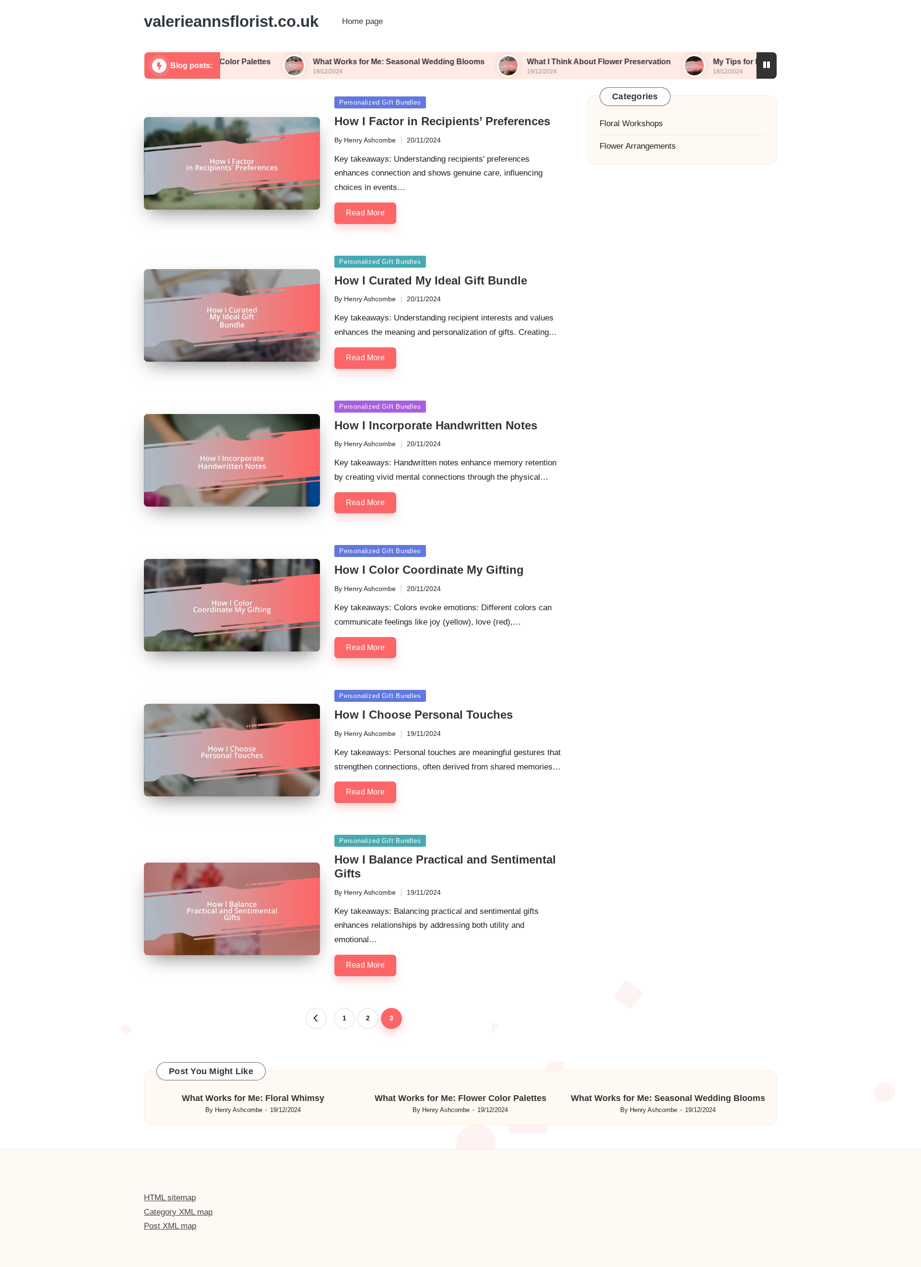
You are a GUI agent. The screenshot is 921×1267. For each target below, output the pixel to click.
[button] (316, 1018)
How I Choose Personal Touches (423, 714)
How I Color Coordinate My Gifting (429, 569)
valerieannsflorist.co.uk (231, 21)
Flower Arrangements (638, 146)
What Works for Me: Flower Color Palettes (460, 1098)
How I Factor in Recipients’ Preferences (442, 121)
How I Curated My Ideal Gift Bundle (430, 280)
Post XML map (170, 1226)
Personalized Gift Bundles (380, 102)
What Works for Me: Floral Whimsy (253, 1098)
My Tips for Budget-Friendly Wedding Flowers (745, 62)
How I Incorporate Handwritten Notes (435, 425)
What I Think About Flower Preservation (548, 62)
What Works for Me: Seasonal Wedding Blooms (348, 62)
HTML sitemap (170, 1197)
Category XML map (178, 1212)
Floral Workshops (631, 123)
